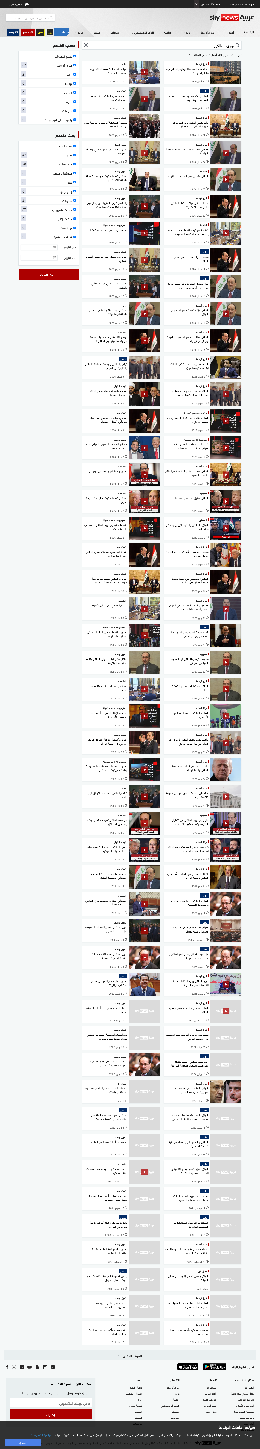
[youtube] (29, 1366)
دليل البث (211, 1411)
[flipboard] (45, 1366)
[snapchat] (37, 1366)
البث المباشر (210, 1405)
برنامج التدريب (246, 1399)
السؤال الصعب (134, 1393)
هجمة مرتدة (135, 1405)
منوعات (114, 32)
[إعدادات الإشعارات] (50, 32)
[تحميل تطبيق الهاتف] (201, 1366)
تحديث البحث (48, 274)
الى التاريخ (70, 257)
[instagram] (14, 1366)
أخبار (231, 32)
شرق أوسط (207, 32)
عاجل (40, 32)
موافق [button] (22, 1442)
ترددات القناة (210, 1399)
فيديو (96, 32)
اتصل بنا (249, 1387)
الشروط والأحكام (245, 1405)
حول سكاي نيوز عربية (242, 1393)
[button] (28, 32)
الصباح (138, 1411)
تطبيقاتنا (212, 1387)
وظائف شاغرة (246, 1417)
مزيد (80, 32)
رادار (140, 1399)
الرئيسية (249, 32)
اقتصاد (176, 1411)
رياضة (167, 32)
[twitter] (22, 1366)
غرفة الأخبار (136, 1387)
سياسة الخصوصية (243, 1411)
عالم (188, 32)
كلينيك (138, 1417)
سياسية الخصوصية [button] (41, 1434)
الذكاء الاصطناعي (144, 32)
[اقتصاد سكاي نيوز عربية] (61, 32)
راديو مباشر (210, 1393)
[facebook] (7, 1366)
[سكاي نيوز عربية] (232, 17)
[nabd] (53, 1366)
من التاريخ (70, 247)
